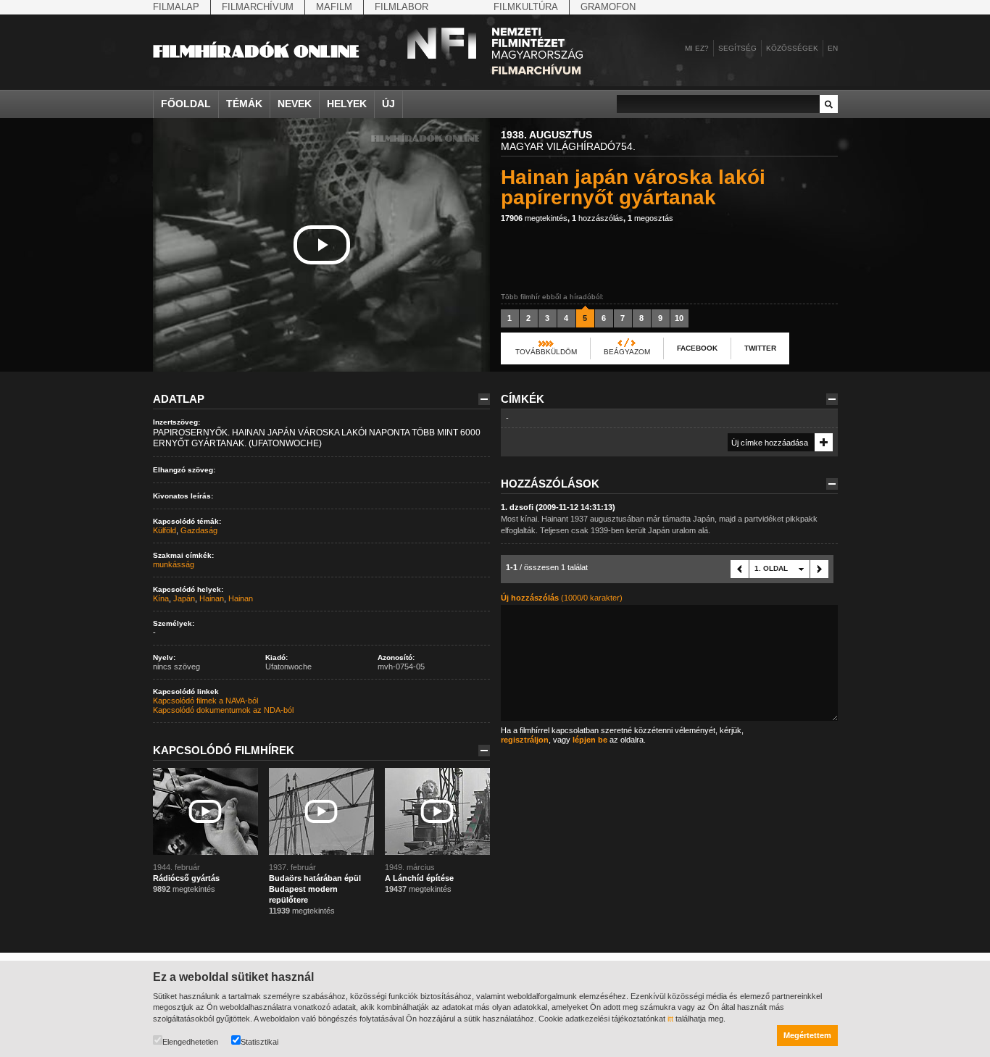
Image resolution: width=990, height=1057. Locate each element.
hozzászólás (597, 218)
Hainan (211, 598)
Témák (244, 103)
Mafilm (334, 6)
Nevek (295, 103)
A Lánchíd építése (419, 878)
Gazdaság (198, 530)
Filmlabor (401, 6)
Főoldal (186, 103)
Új (388, 103)
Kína (161, 598)
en (833, 48)
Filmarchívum (258, 6)
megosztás (650, 218)
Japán (184, 598)
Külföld (164, 530)
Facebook (697, 348)
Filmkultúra (526, 6)
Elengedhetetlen (190, 1041)
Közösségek (792, 48)
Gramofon (608, 6)
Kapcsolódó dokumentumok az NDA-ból (223, 710)
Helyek (347, 103)
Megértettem (807, 1035)
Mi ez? (697, 48)
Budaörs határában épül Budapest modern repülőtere (315, 889)
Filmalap (176, 6)
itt (670, 1018)
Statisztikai (259, 1041)
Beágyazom (627, 352)
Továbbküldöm (546, 352)
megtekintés (534, 218)
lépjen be (590, 739)
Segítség (737, 48)
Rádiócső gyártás (186, 878)
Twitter (760, 348)
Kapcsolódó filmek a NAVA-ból (205, 700)
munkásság (173, 564)
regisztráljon (525, 739)
